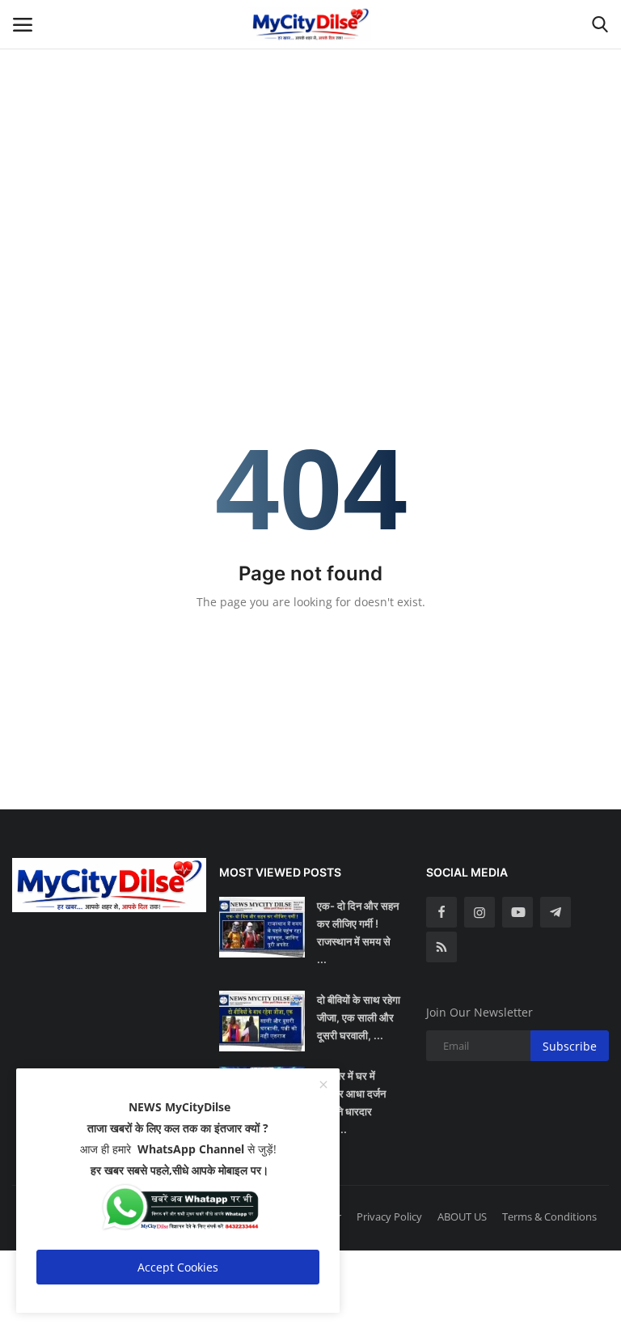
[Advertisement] (310, 113)
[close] (323, 1085)
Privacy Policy (389, 1216)
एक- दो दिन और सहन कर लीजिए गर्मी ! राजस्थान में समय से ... (358, 932)
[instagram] (479, 912)
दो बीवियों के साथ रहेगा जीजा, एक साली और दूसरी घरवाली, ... (358, 1017)
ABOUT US (462, 1216)
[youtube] (517, 912)
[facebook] (441, 912)
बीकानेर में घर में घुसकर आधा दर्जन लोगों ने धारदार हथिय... (351, 1102)
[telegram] (555, 912)
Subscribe (570, 1046)
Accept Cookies (177, 1267)
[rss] (441, 947)
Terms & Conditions (549, 1216)
